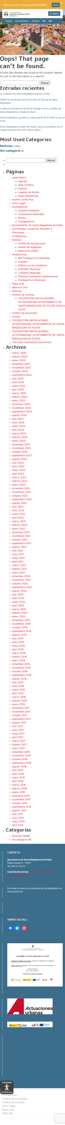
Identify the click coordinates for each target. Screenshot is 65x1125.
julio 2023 (18, 462)
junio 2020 (18, 598)
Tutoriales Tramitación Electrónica (31, 342)
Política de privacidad (24, 312)
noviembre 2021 (21, 535)
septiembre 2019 (21, 631)
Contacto (36, 20)
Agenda (22, 181)
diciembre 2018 (21, 664)
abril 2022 (18, 517)
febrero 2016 (19, 788)
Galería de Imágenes (29, 247)
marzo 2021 (19, 565)
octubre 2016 (19, 759)
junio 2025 (18, 382)
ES (44, 20)
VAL (50, 20)
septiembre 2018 (21, 674)
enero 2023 (18, 484)
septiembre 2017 (21, 718)
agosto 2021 (19, 546)
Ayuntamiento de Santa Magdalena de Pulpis (37, 225)
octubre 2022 (20, 495)
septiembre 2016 (21, 762)
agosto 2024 (19, 415)
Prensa (16, 316)
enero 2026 (18, 360)
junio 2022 (18, 510)
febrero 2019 (19, 656)
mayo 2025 (18, 385)
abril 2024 (18, 429)
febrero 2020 (19, 612)
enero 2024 (18, 440)
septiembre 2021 (21, 543)
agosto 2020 (19, 590)
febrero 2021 (19, 568)
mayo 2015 (18, 821)
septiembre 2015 (21, 806)
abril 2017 (17, 737)
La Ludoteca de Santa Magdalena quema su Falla (25, 93)
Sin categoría (10, 151)
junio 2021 (18, 554)
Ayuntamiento (20, 206)
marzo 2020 (19, 609)
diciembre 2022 (21, 488)
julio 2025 (18, 378)
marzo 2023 (19, 477)
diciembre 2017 (21, 707)
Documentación (22, 20)
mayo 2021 (18, 557)
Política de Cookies (23, 294)
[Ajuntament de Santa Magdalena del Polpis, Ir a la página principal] (17, 14)
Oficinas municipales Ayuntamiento (38, 276)
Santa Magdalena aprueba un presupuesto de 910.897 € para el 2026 (32, 119)
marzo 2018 (19, 696)
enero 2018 (18, 704)
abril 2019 (17, 649)
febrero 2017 (19, 744)
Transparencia (26, 221)
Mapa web (18, 283)
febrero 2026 (19, 356)
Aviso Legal (18, 203)
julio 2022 (18, 506)
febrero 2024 (19, 437)
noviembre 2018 (21, 667)
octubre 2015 (19, 803)
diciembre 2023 (21, 444)
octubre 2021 (19, 539)
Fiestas (9, 20)
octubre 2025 (20, 371)
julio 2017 (17, 726)
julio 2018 (17, 682)
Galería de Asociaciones (32, 243)
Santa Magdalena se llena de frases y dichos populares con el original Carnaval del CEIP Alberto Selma (31, 128)
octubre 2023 (20, 451)
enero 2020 (18, 616)
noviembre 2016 (21, 755)
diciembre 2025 (21, 363)
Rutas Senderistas (28, 195)
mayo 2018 (18, 689)
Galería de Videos (28, 250)
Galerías (16, 239)
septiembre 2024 (22, 411)
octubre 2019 (19, 627)
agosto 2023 (19, 459)
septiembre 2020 (22, 587)
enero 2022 (18, 528)
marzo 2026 (19, 352)
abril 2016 (17, 781)
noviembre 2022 (21, 491)
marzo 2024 (19, 433)
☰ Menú (54, 13)
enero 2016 (18, 792)
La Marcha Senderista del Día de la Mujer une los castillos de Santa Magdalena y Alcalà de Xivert (30, 110)
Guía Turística (26, 184)
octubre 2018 (19, 671)
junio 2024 (18, 422)
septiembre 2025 (22, 374)
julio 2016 (17, 770)
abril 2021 (17, 561)
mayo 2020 (18, 601)
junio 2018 (18, 685)
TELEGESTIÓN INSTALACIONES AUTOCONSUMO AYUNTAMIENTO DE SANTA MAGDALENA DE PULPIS (38, 324)
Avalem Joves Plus (22, 199)
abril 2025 (18, 389)
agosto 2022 (19, 502)
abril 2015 (17, 825)
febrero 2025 (19, 396)
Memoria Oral (20, 287)
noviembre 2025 (21, 367)
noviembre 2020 (21, 579)
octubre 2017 (19, 715)
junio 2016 (18, 773)
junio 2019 (18, 642)
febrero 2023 (19, 481)
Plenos (22, 217)
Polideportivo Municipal (31, 280)
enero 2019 (18, 660)
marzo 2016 (19, 784)
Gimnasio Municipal (29, 269)
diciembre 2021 (21, 532)
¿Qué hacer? (19, 177)
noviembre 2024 (21, 407)
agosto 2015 (19, 810)
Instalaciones (19, 254)
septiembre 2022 (22, 499)
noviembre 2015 (21, 799)
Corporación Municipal (31, 214)
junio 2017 (18, 729)
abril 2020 (18, 605)
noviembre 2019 (21, 623)
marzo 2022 (19, 521)
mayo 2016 (18, 777)
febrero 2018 (19, 700)
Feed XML (7, 1113)
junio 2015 (18, 817)
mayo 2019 (18, 645)
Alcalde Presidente (28, 210)
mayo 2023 (18, 470)
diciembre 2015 (21, 795)
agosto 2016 (19, 766)
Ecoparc (23, 261)
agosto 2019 (19, 634)
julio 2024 (18, 418)
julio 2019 (17, 638)
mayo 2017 (18, 733)
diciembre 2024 (21, 404)
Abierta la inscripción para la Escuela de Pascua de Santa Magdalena (29, 101)
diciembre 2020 (21, 576)
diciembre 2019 (21, 620)
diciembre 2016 (21, 751)
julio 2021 (17, 550)
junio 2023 (18, 466)
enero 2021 (18, 572)
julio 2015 (17, 814)
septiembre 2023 (22, 455)
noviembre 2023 (21, 448)
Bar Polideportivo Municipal (34, 258)
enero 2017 (18, 748)
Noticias (6, 146)
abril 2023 (18, 473)
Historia (22, 188)
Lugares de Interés (28, 192)
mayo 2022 (18, 513)
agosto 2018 (19, 678)
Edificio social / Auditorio (32, 265)
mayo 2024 (18, 426)
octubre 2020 (20, 583)
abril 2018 (17, 693)
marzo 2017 (19, 740)
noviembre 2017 (21, 711)
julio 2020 (18, 594)
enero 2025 (18, 400)
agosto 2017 (19, 722)
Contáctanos (19, 236)
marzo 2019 (19, 653)
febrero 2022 (19, 524)
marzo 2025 (19, 393)
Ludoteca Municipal (29, 272)
